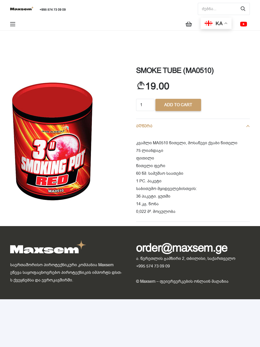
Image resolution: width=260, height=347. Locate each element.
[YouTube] (243, 24)
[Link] (22, 9)
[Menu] (13, 24)
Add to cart (178, 105)
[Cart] (189, 24)
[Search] (243, 8)
